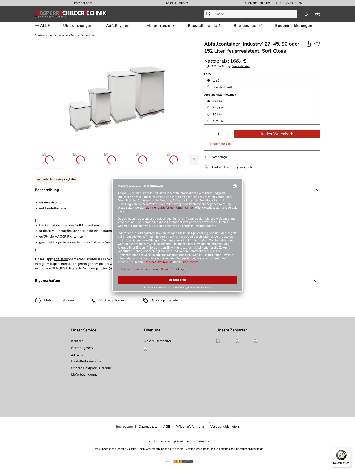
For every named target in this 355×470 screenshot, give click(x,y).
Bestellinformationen (87, 361)
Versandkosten (241, 66)
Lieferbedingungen (85, 374)
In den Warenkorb (277, 134)
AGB (166, 426)
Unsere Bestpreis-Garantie (91, 368)
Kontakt (77, 341)
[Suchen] (209, 14)
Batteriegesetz (82, 348)
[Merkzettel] (306, 14)
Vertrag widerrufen (224, 426)
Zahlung (77, 354)
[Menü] (348, 450)
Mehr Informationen (59, 300)
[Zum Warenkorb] (317, 14)
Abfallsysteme (59, 35)
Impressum (124, 426)
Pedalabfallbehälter (82, 35)
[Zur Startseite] (71, 14)
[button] (308, 44)
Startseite (41, 35)
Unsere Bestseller (157, 341)
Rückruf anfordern (112, 300)
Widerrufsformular (190, 426)
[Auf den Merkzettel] (317, 44)
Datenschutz (148, 426)
